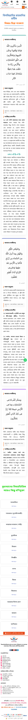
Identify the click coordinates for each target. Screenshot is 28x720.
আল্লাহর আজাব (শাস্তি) (14, 525)
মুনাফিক (14, 536)
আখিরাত (14, 624)
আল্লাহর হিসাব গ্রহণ (14, 602)
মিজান (14, 547)
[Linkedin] (18, 650)
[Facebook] (10, 650)
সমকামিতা (14, 502)
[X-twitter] (12, 650)
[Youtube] (14, 650)
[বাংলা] (17, 2)
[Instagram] (16, 650)
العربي (11, 4)
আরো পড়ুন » (14, 506)
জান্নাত (14, 613)
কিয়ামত (14, 591)
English (24, 4)
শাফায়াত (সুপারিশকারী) (14, 513)
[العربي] (12, 1)
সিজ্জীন (14, 558)
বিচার (14, 580)
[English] (24, 2)
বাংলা (17, 4)
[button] (26, 7)
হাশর (14, 569)
